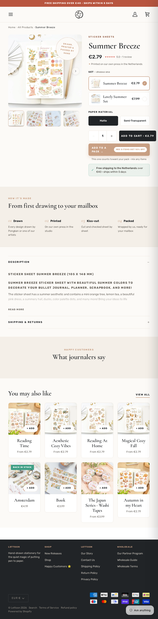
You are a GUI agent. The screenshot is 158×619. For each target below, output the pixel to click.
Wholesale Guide (127, 560)
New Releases (53, 553)
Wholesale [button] (124, 547)
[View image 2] (34, 118)
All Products (25, 27)
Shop (48, 560)
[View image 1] (16, 118)
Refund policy (69, 607)
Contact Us (88, 560)
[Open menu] (14, 14)
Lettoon (15, 607)
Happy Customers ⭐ (58, 566)
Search (33, 607)
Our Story (87, 553)
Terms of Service (49, 607)
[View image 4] (71, 118)
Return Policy (89, 572)
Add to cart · (137, 135)
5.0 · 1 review (124, 56)
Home (11, 27)
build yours (111, 3)
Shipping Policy (90, 566)
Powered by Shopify (20, 611)
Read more (16, 309)
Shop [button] (48, 547)
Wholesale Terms (127, 566)
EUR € (16, 597)
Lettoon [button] (14, 547)
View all (143, 394)
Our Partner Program (130, 553)
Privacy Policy (89, 579)
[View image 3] (53, 118)
